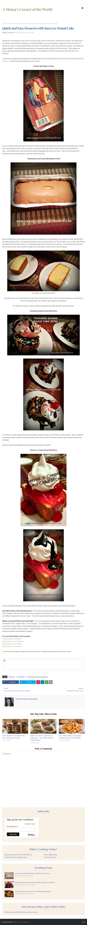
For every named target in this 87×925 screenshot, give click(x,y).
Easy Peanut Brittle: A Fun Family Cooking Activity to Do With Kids (70, 737)
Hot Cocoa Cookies (50, 857)
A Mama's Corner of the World (27, 9)
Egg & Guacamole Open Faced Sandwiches (18, 855)
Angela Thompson (8, 32)
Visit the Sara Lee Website (11, 639)
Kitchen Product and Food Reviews (17, 23)
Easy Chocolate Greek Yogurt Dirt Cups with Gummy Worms (13, 737)
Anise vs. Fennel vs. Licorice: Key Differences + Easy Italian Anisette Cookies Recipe (41, 738)
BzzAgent (5, 61)
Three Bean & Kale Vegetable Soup (16, 857)
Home (4, 23)
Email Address (12, 826)
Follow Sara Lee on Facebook (13, 641)
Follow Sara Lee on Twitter (12, 644)
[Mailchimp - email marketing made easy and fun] (31, 836)
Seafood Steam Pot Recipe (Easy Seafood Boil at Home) (33, 891)
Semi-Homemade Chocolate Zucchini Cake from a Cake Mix (35, 882)
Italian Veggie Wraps (50, 855)
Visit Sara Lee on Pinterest (12, 646)
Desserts (11, 677)
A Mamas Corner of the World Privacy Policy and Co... (22, 912)
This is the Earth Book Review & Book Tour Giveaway (32, 873)
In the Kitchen (21, 677)
